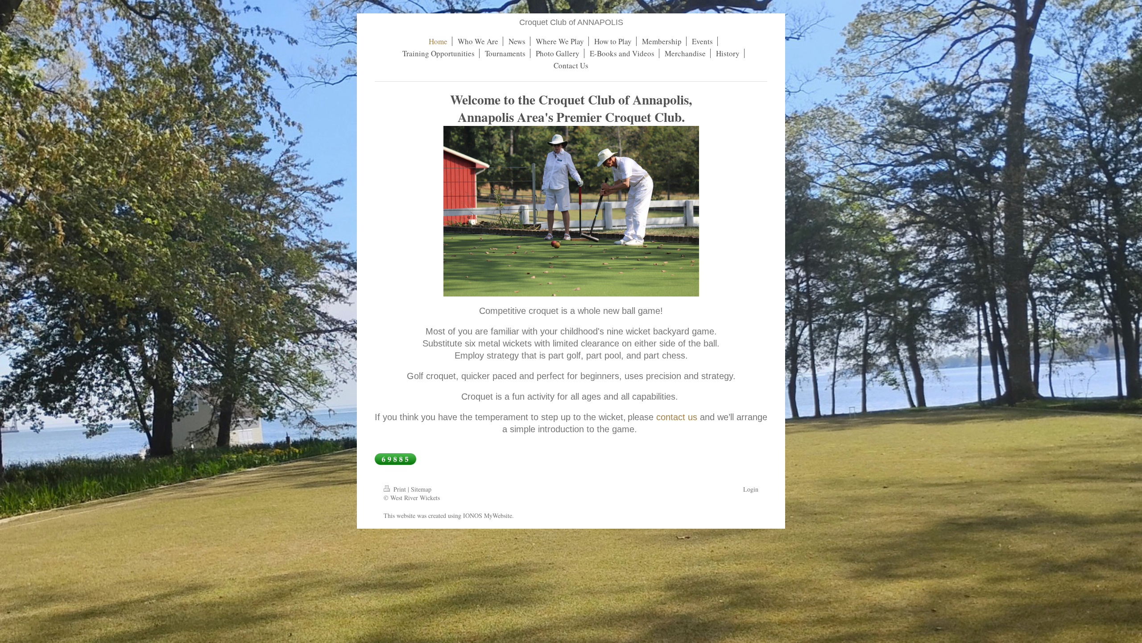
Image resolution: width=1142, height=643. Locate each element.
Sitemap (421, 489)
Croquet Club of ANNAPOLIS (571, 22)
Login (750, 489)
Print (400, 489)
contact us (676, 417)
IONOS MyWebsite (487, 515)
